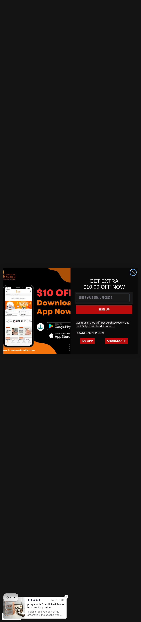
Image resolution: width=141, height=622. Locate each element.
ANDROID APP (116, 340)
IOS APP (87, 340)
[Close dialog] (133, 272)
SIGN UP (104, 309)
